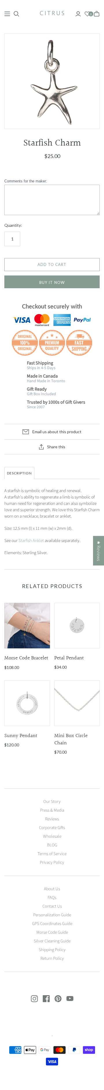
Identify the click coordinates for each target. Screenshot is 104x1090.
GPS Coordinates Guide (52, 924)
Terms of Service (52, 854)
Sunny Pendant (20, 736)
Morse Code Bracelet (26, 658)
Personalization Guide (52, 915)
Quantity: (13, 225)
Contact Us (52, 906)
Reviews (52, 819)
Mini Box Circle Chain (71, 739)
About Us (52, 889)
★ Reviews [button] (98, 551)
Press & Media (52, 810)
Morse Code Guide (52, 932)
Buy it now (51, 282)
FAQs (52, 898)
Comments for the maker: (25, 181)
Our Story (52, 802)
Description (19, 473)
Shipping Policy (52, 950)
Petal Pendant (69, 658)
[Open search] (16, 14)
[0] (87, 14)
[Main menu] (7, 14)
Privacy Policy (52, 862)
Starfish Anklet (31, 541)
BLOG (52, 845)
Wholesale (52, 836)
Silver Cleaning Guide (52, 941)
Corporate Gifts (52, 828)
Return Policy (52, 958)
